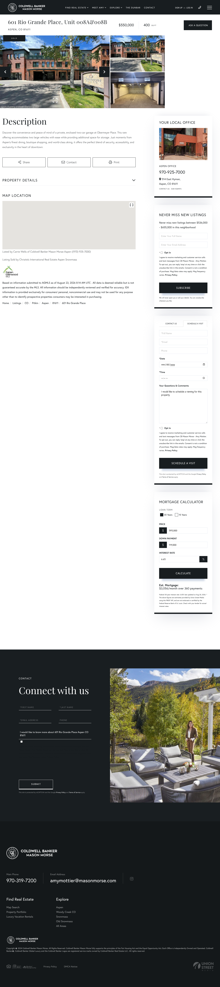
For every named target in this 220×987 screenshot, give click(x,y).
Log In (190, 8)
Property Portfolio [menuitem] (16, 912)
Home (5, 303)
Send (36, 784)
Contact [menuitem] (149, 7)
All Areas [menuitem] (61, 926)
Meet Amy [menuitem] (98, 7)
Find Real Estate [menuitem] (75, 7)
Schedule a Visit (195, 323)
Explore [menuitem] (115, 7)
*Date (162, 358)
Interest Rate (167, 552)
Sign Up (178, 8)
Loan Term (165, 509)
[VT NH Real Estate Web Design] (203, 966)
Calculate (183, 573)
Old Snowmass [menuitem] (64, 921)
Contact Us (164, 189)
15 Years (183, 514)
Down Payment (168, 538)
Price (162, 524)
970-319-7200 (21, 880)
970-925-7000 (172, 172)
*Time (162, 372)
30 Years (168, 514)
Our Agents (176, 189)
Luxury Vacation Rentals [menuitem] (19, 916)
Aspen (45, 303)
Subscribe (183, 287)
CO (27, 303)
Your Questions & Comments (174, 385)
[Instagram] (131, 879)
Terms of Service (168, 477)
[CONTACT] (198, 25)
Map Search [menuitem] (12, 907)
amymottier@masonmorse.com (83, 880)
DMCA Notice (70, 966)
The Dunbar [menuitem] (133, 7)
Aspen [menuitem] (59, 907)
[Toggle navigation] (209, 7)
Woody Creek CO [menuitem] (66, 912)
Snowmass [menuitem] (62, 916)
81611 (55, 303)
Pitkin (35, 303)
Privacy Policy (171, 275)
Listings (17, 303)
